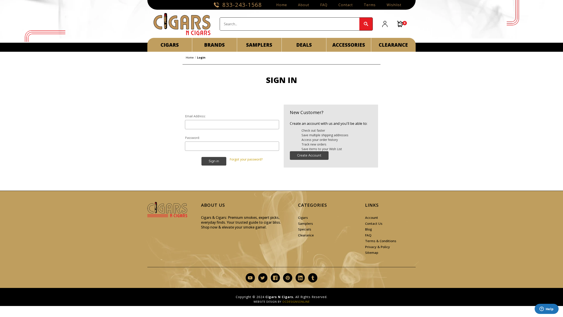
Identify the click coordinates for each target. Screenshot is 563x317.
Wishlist (394, 4)
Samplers (305, 223)
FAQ (323, 4)
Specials (304, 229)
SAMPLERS (259, 44)
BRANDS (214, 44)
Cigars (303, 217)
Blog (368, 229)
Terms (370, 4)
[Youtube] (250, 278)
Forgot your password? (246, 159)
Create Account (309, 155)
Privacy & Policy (377, 247)
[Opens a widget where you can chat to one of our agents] (546, 309)
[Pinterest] (287, 278)
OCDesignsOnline (296, 302)
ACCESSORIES (348, 44)
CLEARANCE (393, 44)
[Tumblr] (313, 278)
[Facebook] (275, 278)
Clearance (306, 235)
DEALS (304, 44)
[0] (400, 24)
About (303, 4)
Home (281, 4)
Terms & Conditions (380, 241)
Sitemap (371, 252)
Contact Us (373, 223)
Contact (345, 4)
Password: (192, 138)
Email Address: (195, 116)
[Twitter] (262, 278)
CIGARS (170, 44)
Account (371, 217)
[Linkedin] (300, 278)
